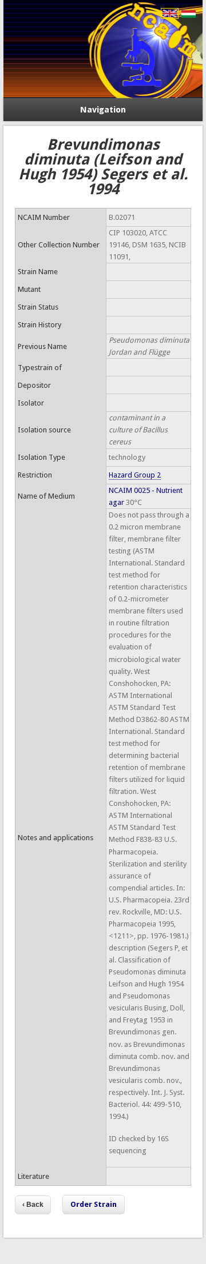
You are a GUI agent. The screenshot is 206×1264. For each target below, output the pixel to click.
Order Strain (93, 1204)
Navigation (103, 110)
